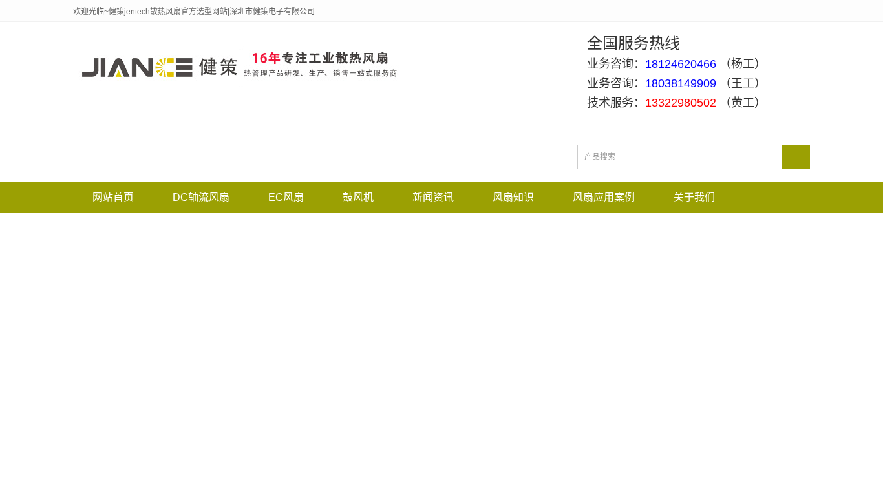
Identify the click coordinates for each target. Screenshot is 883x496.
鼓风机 (358, 197)
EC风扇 (286, 197)
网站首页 (113, 197)
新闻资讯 (433, 197)
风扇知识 (513, 197)
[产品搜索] (796, 157)
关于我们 (694, 197)
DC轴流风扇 (201, 197)
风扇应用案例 (604, 197)
